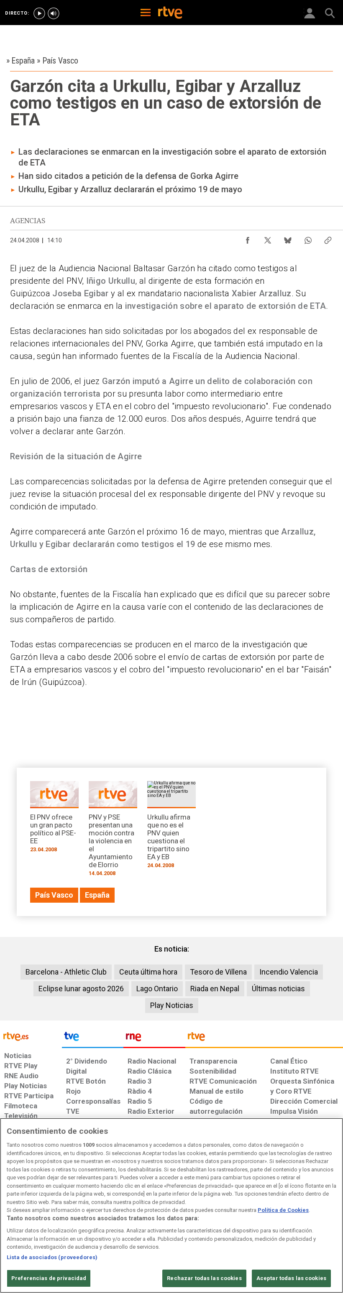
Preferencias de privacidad (48, 1278)
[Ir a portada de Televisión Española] (93, 1038)
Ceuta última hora (148, 971)
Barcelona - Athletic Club (66, 971)
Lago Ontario (157, 988)
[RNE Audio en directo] (53, 13)
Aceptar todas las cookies (291, 1278)
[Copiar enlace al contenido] (328, 238)
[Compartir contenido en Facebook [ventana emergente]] (248, 238)
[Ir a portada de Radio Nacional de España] (154, 1038)
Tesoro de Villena (218, 971)
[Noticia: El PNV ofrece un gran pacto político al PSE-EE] (54, 819)
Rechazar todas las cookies (204, 1278)
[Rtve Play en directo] (39, 13)
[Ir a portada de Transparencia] (264, 1038)
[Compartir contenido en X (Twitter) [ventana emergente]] (268, 238)
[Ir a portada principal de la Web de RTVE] (31, 1036)
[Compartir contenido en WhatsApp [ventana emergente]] (308, 238)
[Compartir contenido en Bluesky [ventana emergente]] (288, 238)
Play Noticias (171, 1005)
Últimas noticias (278, 988)
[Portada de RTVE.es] (170, 13)
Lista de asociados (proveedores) (52, 1257)
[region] (171, 1205)
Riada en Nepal (214, 988)
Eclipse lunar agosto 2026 (81, 988)
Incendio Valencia (288, 971)
